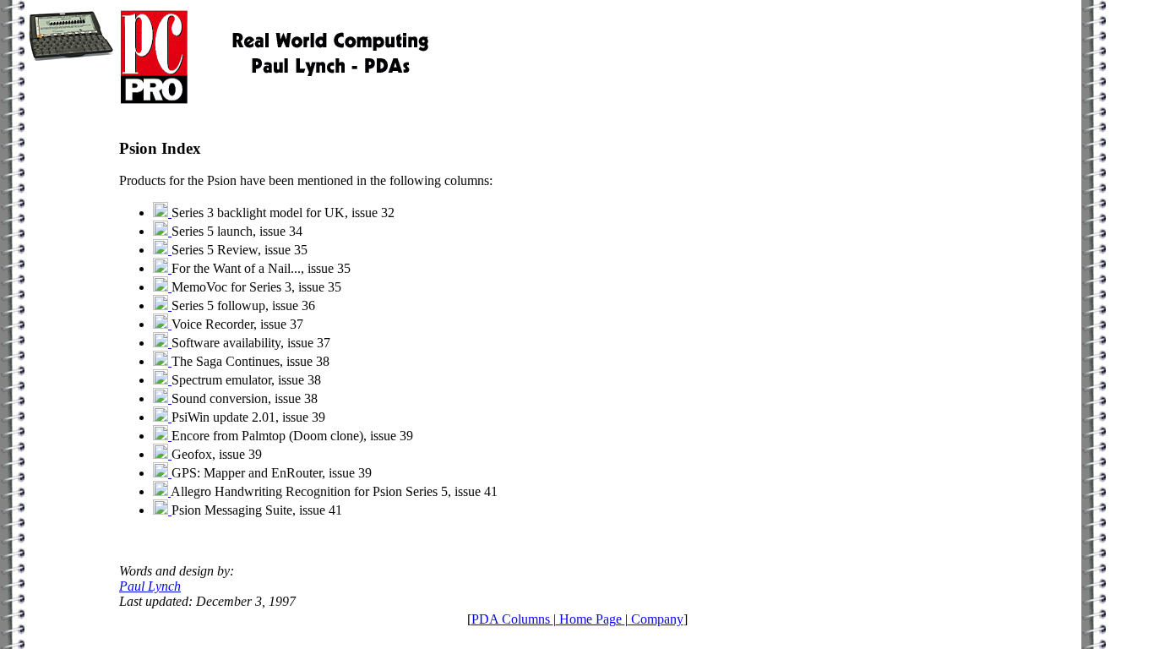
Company (655, 619)
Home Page (590, 619)
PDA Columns (512, 619)
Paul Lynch (150, 586)
